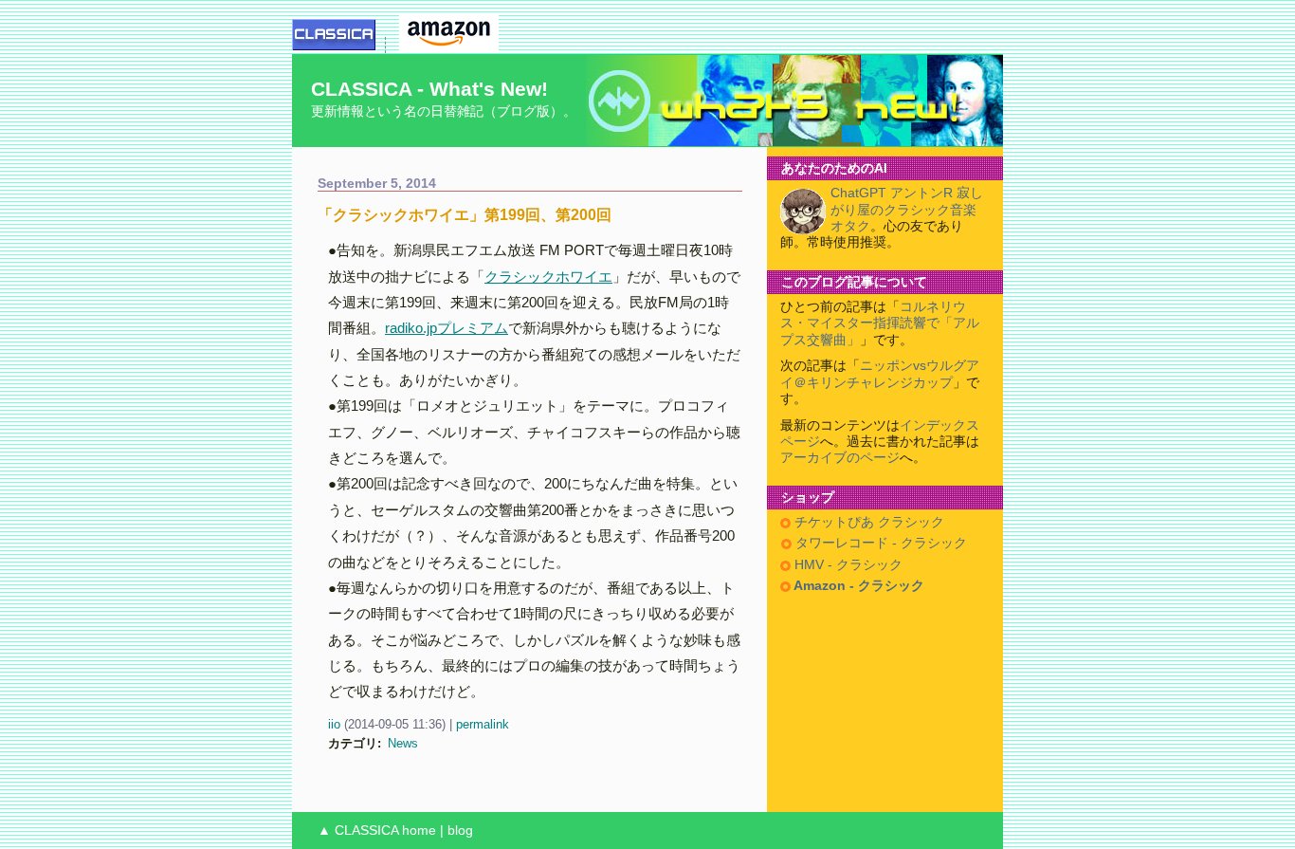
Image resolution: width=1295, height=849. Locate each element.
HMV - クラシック (847, 565)
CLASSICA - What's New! (429, 89)
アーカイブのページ (840, 458)
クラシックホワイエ (548, 276)
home (419, 830)
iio (334, 724)
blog (460, 830)
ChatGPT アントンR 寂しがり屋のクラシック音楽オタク (906, 209)
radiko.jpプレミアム (446, 328)
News (403, 743)
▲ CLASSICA (358, 830)
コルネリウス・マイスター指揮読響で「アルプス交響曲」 (879, 323)
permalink (482, 724)
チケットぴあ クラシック (867, 522)
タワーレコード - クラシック (879, 543)
